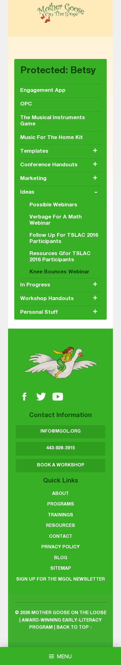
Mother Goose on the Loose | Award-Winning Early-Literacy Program (62, 620)
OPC (26, 104)
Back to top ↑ (74, 628)
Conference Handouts (49, 165)
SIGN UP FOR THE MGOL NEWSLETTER (60, 579)
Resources (60, 526)
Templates (34, 151)
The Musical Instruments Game (52, 121)
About (60, 494)
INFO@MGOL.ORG (60, 431)
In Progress (35, 285)
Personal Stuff (39, 312)
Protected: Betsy (58, 71)
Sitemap (60, 569)
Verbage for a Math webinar (55, 220)
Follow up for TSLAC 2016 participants (63, 239)
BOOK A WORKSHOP (60, 465)
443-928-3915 (60, 448)
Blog (60, 558)
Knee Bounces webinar (59, 272)
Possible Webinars (53, 205)
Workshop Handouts (47, 299)
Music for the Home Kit (51, 138)
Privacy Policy (60, 547)
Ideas (27, 192)
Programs (60, 504)
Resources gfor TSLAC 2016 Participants (60, 257)
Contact (60, 537)
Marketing (33, 179)
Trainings (60, 515)
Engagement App (42, 90)
